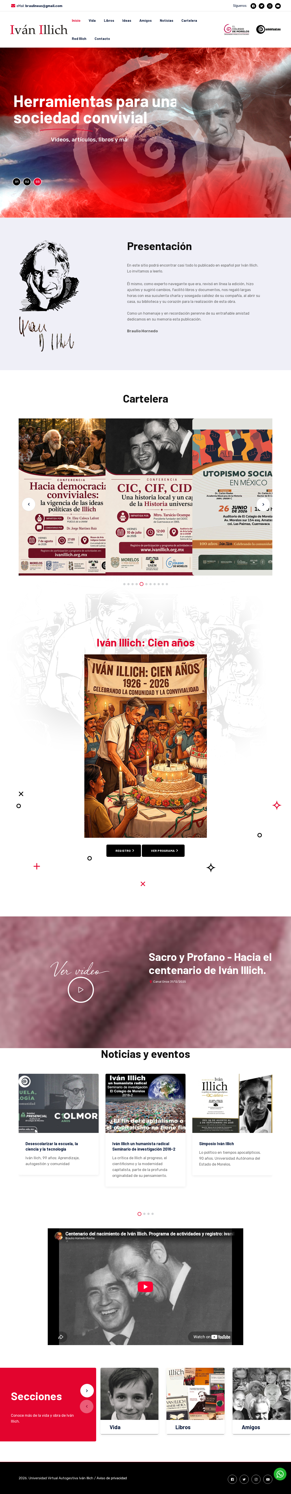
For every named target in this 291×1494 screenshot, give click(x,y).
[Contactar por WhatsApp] (280, 1474)
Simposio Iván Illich (216, 1143)
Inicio (76, 20)
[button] (263, 504)
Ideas (126, 20)
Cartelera (189, 20)
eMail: (39, 6)
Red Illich (79, 38)
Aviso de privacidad (112, 1478)
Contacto (102, 38)
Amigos (145, 20)
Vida (92, 20)
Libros (109, 20)
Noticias (166, 20)
